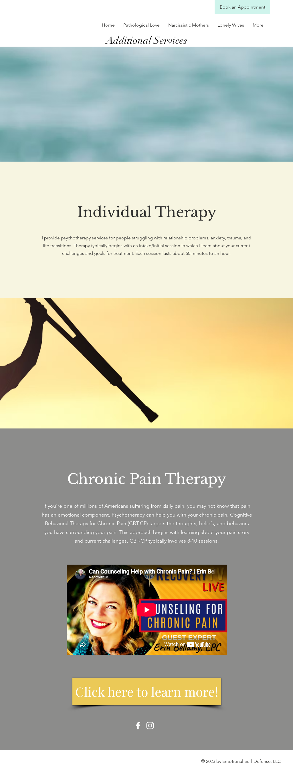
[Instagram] (150, 726)
